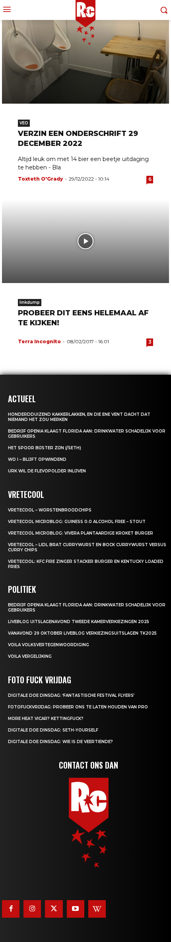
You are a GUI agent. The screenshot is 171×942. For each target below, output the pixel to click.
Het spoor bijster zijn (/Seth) (44, 447)
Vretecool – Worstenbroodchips (49, 510)
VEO (23, 123)
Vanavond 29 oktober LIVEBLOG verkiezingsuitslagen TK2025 (82, 633)
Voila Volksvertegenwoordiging (48, 644)
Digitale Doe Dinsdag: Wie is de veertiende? (60, 741)
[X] (53, 909)
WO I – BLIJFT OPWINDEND (37, 459)
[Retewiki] (97, 909)
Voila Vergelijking (30, 656)
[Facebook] (10, 909)
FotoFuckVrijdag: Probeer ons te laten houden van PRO (78, 707)
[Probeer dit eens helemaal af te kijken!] (85, 241)
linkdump (29, 302)
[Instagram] (32, 909)
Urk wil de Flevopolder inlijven (47, 471)
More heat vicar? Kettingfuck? (46, 718)
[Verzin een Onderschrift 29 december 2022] (85, 62)
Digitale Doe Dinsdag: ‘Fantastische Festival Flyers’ (71, 695)
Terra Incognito (39, 341)
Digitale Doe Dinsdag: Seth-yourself (53, 730)
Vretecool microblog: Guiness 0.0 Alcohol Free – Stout (77, 521)
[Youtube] (75, 909)
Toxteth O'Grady (40, 179)
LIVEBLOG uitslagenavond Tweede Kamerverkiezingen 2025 (78, 621)
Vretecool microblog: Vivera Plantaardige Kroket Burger (80, 533)
